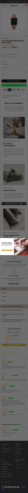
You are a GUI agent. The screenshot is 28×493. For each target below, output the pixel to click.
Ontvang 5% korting (7, 250)
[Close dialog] (27, 238)
